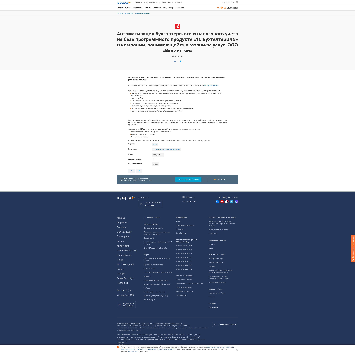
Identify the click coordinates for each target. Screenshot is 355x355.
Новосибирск (124, 254)
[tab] (124, 8)
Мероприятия (138, 8)
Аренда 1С (147, 276)
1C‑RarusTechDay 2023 (184, 257)
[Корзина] (221, 7)
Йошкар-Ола (124, 236)
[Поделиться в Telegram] (180, 62)
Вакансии (211, 297)
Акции (178, 221)
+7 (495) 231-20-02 (228, 2)
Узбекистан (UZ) (125, 294)
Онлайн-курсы (181, 233)
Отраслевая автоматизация (153, 265)
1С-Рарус (120, 13)
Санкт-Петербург (126, 278)
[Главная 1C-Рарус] (124, 2)
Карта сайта (213, 307)
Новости (211, 244)
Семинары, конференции (185, 225)
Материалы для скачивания (218, 230)
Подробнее (141, 351)
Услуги (155, 144)
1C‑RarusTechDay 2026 (184, 246)
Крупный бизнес (150, 269)
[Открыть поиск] (218, 8)
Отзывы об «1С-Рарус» (184, 276)
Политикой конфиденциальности (133, 349)
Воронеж (122, 227)
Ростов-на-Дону (125, 264)
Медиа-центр (168, 8)
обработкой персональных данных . (162, 349)
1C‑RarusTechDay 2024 (184, 254)
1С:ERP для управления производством (158, 272)
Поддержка (157, 8)
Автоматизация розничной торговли (157, 284)
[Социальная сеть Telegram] (231, 201)
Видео (210, 248)
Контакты (178, 2)
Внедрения (129, 13)
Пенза (120, 259)
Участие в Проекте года (184, 291)
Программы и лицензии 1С (153, 228)
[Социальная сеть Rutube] (227, 201)
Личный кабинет (153, 217)
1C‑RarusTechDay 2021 (184, 265)
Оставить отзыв (181, 295)
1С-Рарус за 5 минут (215, 259)
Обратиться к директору (217, 282)
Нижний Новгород (127, 250)
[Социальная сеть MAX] (236, 201)
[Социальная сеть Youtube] (222, 201)
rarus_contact (191, 201)
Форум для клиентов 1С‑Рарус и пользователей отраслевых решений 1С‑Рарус (221, 223)
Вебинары (180, 229)
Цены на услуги (149, 300)
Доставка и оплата (166, 2)
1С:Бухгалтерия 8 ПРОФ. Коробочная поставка (166, 149)
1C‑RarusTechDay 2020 (184, 269)
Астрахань (122, 222)
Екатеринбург (124, 231)
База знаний (212, 234)
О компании (179, 8)
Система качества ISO (216, 262)
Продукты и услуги (124, 8)
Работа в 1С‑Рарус (215, 289)
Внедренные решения (184, 280)
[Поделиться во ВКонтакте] (175, 62)
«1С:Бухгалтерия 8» (211, 85)
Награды (211, 266)
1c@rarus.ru (221, 179)
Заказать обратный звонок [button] (188, 179)
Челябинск (122, 282)
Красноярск (123, 245)
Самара (121, 273)
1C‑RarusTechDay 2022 (184, 261)
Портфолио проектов (183, 287)
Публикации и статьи (217, 240)
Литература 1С (149, 238)
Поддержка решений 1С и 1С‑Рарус (222, 217)
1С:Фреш (147, 288)
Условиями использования (220, 347)
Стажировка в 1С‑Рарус (216, 293)
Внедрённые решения (142, 13)
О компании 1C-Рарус (216, 255)
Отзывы (148, 8)
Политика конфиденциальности (169, 323)
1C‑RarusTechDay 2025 (184, 250)
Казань (120, 241)
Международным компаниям (154, 292)
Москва (121, 217)
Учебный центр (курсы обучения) (156, 296)
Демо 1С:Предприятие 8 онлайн (155, 248)
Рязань (120, 268)
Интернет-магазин (150, 2)
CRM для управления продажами (155, 280)
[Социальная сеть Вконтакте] (217, 201)
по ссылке (121, 342)
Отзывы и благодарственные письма (189, 284)
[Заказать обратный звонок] (237, 2)
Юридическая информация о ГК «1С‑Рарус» (135, 323)
